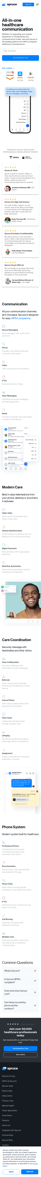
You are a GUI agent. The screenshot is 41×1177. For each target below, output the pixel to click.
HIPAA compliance (20, 318)
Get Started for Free (20, 1048)
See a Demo (20, 1054)
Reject (11, 1172)
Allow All (29, 1172)
